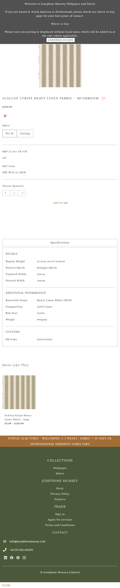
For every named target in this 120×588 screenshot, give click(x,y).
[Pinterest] (5, 116)
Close (6, 585)
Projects (60, 499)
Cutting (25, 133)
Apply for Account (60, 519)
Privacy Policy (60, 493)
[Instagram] (24, 557)
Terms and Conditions (60, 525)
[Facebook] (11, 557)
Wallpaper (60, 468)
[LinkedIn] (5, 557)
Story (60, 488)
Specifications (60, 242)
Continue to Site (60, 40)
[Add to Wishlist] (103, 98)
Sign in (60, 514)
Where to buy (60, 23)
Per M (10, 133)
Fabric (60, 473)
